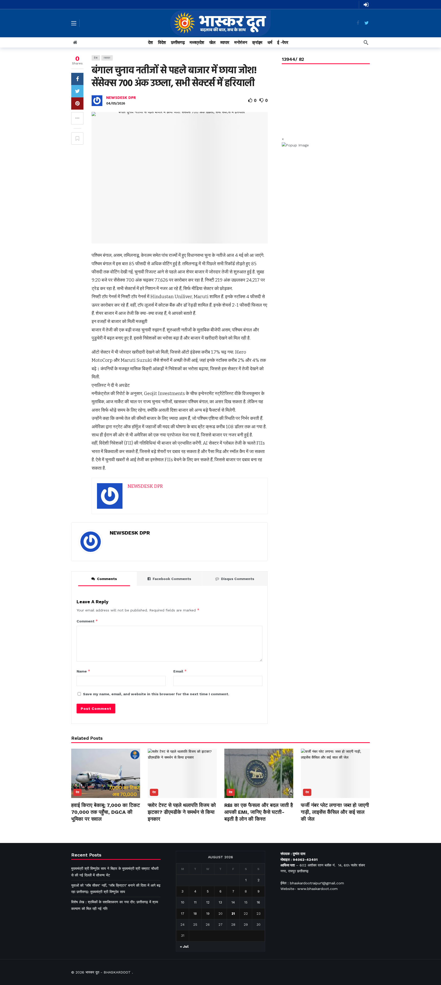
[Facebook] (357, 23)
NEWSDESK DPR (121, 98)
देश (96, 58)
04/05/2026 (115, 104)
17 (182, 914)
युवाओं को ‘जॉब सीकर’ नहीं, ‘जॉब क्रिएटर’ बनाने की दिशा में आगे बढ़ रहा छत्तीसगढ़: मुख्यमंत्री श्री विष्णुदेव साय (116, 888)
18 (195, 914)
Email (180, 671)
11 (195, 902)
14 (233, 902)
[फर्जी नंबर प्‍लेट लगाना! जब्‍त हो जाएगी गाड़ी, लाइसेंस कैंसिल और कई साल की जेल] (335, 773)
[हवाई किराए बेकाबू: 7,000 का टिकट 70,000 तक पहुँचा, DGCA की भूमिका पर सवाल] (105, 773)
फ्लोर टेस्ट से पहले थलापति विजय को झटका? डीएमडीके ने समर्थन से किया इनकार (182, 812)
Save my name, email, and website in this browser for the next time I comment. (156, 694)
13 (220, 902)
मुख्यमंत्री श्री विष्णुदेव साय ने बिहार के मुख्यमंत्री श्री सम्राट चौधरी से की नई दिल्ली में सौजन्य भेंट (114, 871)
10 (182, 902)
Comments (107, 579)
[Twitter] (366, 23)
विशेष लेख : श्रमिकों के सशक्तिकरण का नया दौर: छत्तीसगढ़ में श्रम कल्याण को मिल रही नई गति (114, 905)
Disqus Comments (237, 579)
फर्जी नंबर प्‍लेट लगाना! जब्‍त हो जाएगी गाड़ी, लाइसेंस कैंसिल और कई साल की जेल (335, 812)
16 (258, 902)
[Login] (366, 4)
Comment (87, 621)
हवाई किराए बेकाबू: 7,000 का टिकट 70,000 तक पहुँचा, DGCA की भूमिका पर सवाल (105, 812)
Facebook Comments (172, 579)
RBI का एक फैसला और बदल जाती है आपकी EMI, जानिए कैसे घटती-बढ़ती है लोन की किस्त (258, 812)
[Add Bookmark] (77, 138)
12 (208, 902)
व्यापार (107, 58)
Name (83, 671)
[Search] (366, 42)
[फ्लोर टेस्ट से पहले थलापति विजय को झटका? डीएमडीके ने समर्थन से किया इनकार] (182, 773)
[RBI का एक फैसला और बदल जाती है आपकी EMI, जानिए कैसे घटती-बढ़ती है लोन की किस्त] (258, 773)
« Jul (184, 946)
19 (208, 914)
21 (233, 914)
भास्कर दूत (92, 972)
